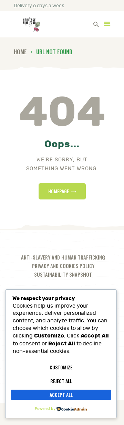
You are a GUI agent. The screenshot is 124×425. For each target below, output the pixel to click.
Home (20, 51)
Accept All (61, 394)
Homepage (58, 191)
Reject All (61, 380)
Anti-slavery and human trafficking (63, 257)
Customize (61, 367)
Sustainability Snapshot (63, 274)
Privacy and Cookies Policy (63, 265)
